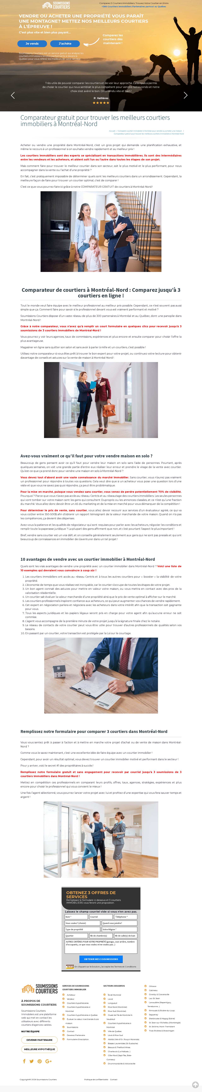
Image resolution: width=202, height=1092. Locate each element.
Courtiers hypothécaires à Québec (82, 1015)
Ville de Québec (115, 1031)
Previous (13, 95)
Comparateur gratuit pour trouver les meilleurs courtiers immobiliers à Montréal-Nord (149, 134)
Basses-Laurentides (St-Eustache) (123, 1043)
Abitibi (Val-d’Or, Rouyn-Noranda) (123, 1039)
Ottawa (152, 986)
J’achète (65, 43)
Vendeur (70, 999)
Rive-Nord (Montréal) (117, 1007)
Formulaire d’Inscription (78, 1039)
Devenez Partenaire (76, 1035)
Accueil (112, 131)
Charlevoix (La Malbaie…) (119, 1051)
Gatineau (153, 990)
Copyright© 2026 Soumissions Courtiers (38, 1079)
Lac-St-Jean (154, 998)
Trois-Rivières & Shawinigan (161, 1030)
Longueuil (112, 1003)
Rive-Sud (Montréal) (117, 1011)
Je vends (32, 43)
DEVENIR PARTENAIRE (39, 1040)
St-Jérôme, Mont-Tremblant (162, 1026)
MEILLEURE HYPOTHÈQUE (39, 1049)
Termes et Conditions (125, 966)
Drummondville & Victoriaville (121, 1063)
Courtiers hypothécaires (78, 1003)
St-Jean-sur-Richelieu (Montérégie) (165, 1022)
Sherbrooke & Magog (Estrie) (162, 1018)
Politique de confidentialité (96, 1079)
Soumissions (72, 1027)
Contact (70, 1031)
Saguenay (153, 1014)
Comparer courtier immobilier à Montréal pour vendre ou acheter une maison (150, 131)
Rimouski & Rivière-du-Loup (162, 1010)
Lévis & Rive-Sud (115, 1035)
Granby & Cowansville (159, 994)
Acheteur (71, 995)
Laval (110, 999)
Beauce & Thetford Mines (119, 1047)
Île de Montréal (114, 995)
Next (186, 95)
